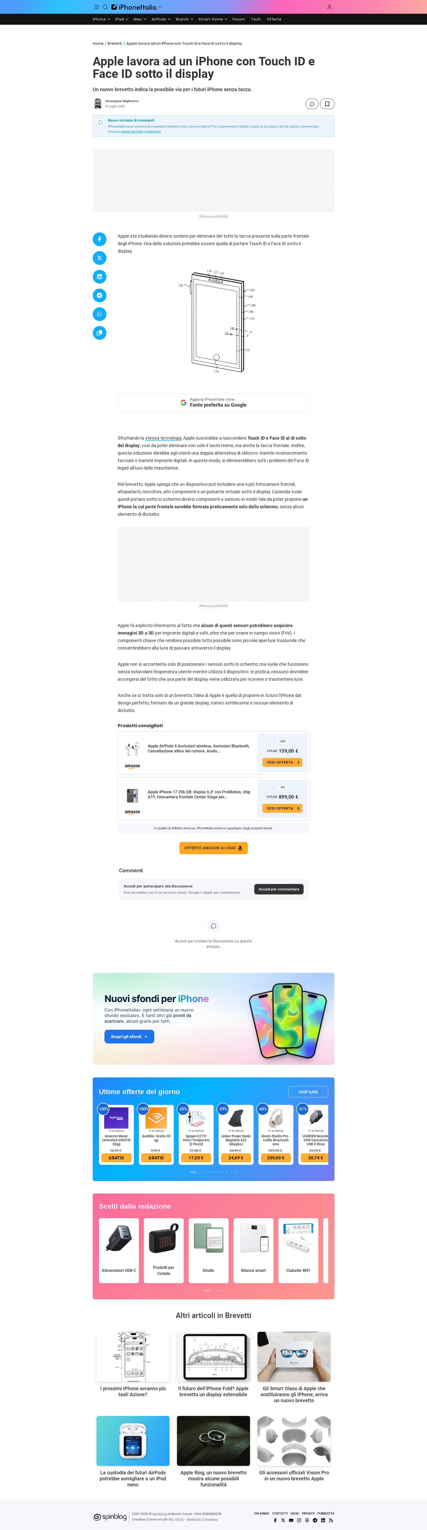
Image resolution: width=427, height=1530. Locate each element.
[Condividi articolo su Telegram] (99, 295)
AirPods (159, 19)
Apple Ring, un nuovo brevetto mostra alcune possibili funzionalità (213, 1479)
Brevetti (115, 43)
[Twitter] (283, 1520)
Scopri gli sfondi (126, 1036)
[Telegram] (315, 1520)
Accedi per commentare (279, 889)
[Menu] (97, 7)
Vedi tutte (308, 1091)
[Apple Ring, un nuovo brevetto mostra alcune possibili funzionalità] (213, 1441)
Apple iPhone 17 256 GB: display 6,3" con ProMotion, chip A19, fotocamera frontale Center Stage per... (199, 794)
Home (98, 43)
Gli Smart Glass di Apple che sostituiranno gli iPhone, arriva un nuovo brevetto (294, 1394)
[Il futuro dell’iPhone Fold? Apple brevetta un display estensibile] (213, 1357)
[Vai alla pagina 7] (223, 1172)
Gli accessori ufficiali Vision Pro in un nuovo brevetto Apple (294, 1476)
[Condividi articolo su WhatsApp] (99, 314)
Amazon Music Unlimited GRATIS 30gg (116, 1140)
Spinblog (159, 1514)
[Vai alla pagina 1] (193, 1172)
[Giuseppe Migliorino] (98, 104)
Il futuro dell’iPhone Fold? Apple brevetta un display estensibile (213, 1391)
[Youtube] (291, 1520)
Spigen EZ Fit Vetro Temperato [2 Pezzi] (196, 1140)
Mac (138, 19)
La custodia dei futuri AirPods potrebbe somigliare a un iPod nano (133, 1479)
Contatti (280, 1513)
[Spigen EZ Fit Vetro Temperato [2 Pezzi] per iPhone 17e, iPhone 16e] (196, 1118)
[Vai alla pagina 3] (205, 1172)
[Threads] (307, 1520)
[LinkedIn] (323, 1520)
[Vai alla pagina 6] (218, 1172)
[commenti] (312, 104)
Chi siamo (261, 1513)
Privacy (308, 1513)
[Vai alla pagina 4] (209, 1172)
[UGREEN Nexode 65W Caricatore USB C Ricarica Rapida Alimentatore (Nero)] (316, 1118)
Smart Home (210, 19)
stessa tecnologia (163, 438)
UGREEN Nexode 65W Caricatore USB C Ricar (316, 1140)
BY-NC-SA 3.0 (174, 1519)
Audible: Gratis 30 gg (156, 1138)
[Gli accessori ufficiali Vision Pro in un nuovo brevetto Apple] (294, 1441)
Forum (239, 19)
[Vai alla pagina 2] (200, 1172)
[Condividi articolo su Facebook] (99, 239)
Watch (182, 19)
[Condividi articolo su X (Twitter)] (99, 258)
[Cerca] (105, 7)
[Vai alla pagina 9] (232, 1172)
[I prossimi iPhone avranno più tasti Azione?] (133, 1357)
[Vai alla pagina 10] (236, 1172)
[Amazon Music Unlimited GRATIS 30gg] (116, 1118)
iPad (119, 19)
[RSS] (331, 1520)
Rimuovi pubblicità (213, 216)
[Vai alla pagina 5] (214, 1172)
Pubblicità (326, 1513)
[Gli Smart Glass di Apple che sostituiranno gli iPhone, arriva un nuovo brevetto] (294, 1357)
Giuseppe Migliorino (122, 101)
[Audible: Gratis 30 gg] (156, 1118)
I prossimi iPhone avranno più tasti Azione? (133, 1391)
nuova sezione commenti (140, 132)
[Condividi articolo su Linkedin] (99, 277)
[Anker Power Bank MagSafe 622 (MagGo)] (236, 1118)
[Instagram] (299, 1520)
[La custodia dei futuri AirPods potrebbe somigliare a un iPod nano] (133, 1441)
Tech (256, 19)
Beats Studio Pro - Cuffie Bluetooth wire (276, 1140)
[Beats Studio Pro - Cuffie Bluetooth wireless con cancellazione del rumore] (276, 1118)
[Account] (330, 7)
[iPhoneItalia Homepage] (133, 6)
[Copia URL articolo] (99, 333)
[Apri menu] (159, 6)
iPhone (99, 19)
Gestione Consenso (202, 1519)
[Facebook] (275, 1520)
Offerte (274, 19)
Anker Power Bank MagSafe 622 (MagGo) (236, 1140)
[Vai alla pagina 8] (227, 1172)
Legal (295, 1513)
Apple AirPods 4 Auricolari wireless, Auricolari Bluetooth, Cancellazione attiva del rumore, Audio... (199, 748)
